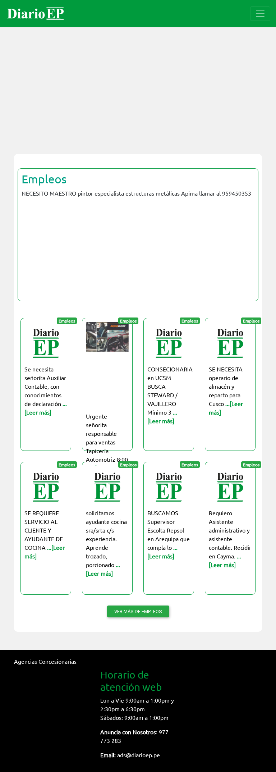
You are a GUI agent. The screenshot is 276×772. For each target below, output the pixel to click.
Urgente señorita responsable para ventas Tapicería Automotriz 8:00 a (107, 441)
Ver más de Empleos (138, 611)
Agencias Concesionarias (45, 661)
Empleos (44, 179)
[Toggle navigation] (260, 13)
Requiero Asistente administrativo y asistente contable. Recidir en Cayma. (230, 538)
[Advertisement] (138, 86)
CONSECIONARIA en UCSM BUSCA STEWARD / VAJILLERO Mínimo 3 (170, 394)
